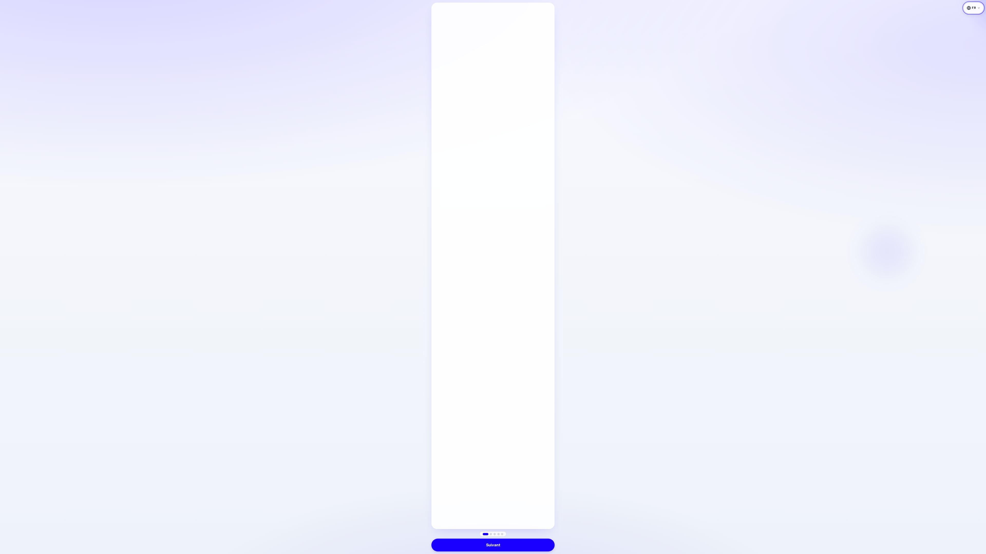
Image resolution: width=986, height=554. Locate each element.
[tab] (485, 534)
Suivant (493, 544)
